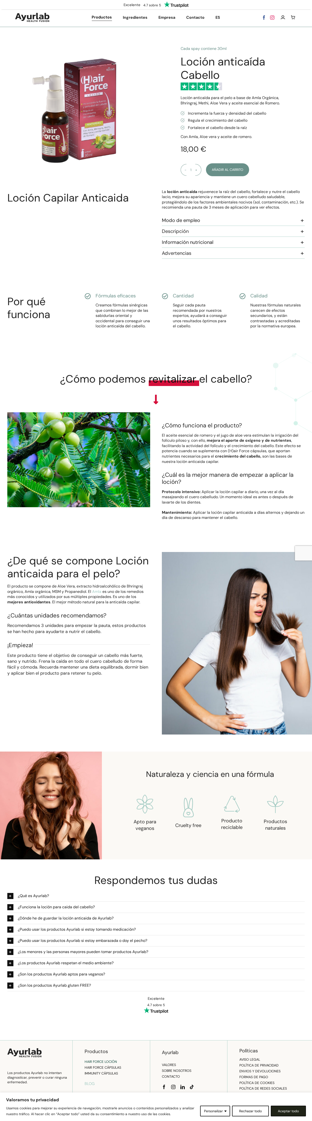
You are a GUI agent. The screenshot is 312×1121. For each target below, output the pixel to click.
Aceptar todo (288, 1111)
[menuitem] (217, 17)
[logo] (32, 14)
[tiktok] (192, 1087)
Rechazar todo (250, 1111)
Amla (97, 591)
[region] (156, 1107)
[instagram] (272, 17)
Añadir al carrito (227, 169)
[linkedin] (182, 1087)
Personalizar (213, 1111)
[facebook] (264, 17)
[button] (233, 220)
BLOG (90, 1083)
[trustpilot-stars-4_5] (201, 84)
